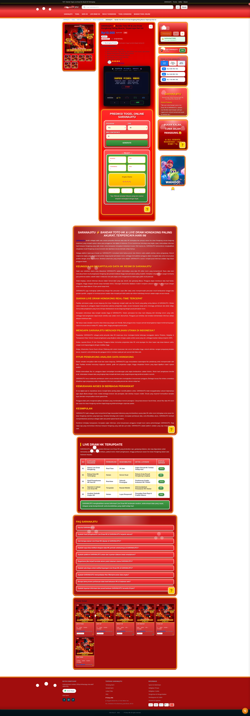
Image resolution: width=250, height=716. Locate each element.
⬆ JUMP (136, 102)
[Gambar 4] (89, 58)
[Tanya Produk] (182, 33)
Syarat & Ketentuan (155, 685)
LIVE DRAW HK (87, 19)
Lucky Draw (164, 63)
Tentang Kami (110, 685)
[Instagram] (68, 699)
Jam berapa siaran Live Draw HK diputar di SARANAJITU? (99, 541)
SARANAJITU (168, 2)
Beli (176, 33)
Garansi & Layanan (154, 700)
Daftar (180, 2)
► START (127, 86)
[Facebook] (64, 699)
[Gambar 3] (82, 58)
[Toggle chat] (245, 711)
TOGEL (73, 19)
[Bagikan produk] (151, 27)
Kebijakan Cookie (154, 691)
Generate (127, 143)
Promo (175, 2)
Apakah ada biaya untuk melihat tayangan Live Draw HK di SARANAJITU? (105, 568)
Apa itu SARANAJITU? (86, 527)
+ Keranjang (166, 33)
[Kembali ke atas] (246, 706)
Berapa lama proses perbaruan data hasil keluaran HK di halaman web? (104, 581)
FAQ (107, 694)
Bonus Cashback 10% (172, 63)
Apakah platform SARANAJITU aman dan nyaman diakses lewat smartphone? (107, 554)
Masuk (186, 2)
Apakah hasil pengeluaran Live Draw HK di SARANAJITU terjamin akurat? (105, 534)
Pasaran (110, 124)
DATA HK (79, 19)
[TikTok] (73, 699)
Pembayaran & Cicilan (155, 697)
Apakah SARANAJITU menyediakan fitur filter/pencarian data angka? (103, 575)
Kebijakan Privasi (154, 688)
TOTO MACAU (181, 63)
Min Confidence (113, 132)
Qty (162, 25)
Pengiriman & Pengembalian (157, 694)
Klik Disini (121, 63)
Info (182, 50)
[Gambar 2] (75, 58)
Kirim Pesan (70, 691)
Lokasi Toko (109, 691)
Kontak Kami (109, 688)
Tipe (129, 124)
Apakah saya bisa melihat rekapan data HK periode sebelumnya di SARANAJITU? (108, 548)
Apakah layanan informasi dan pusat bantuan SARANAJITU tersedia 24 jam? (106, 588)
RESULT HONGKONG (98, 19)
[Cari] (84, 7)
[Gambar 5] (67, 65)
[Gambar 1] (67, 58)
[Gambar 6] (75, 65)
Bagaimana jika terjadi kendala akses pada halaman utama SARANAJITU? (105, 561)
